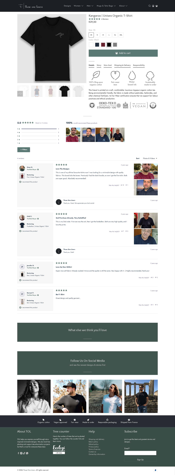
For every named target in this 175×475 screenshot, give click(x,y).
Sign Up (140, 459)
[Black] (109, 44)
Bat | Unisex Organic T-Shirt (35, 303)
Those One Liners (29, 470)
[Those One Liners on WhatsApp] (27, 454)
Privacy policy (94, 447)
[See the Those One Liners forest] (59, 450)
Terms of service (94, 449)
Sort (138, 158)
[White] (91, 44)
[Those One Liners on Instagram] (21, 454)
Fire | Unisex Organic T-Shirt (35, 177)
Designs (67, 5)
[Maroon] (103, 44)
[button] (98, 19)
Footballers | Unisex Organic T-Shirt (38, 226)
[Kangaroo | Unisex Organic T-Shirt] (51, 48)
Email (127, 448)
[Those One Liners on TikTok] (24, 454)
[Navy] (97, 44)
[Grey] (115, 44)
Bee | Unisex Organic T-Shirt (35, 275)
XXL (121, 35)
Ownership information (97, 454)
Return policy (93, 442)
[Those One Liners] (30, 6)
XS (91, 35)
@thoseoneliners (87, 355)
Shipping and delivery (96, 439)
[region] (95, 135)
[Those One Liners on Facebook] (18, 454)
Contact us (92, 452)
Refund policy (93, 444)
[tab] (91, 66)
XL (115, 35)
